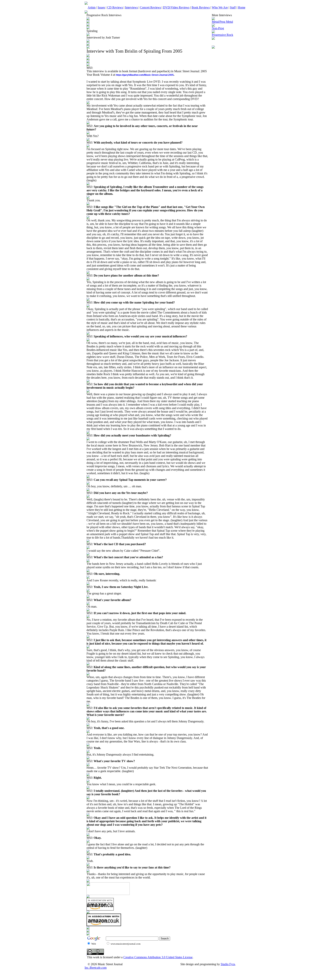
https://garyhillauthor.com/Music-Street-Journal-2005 (145, 75)
